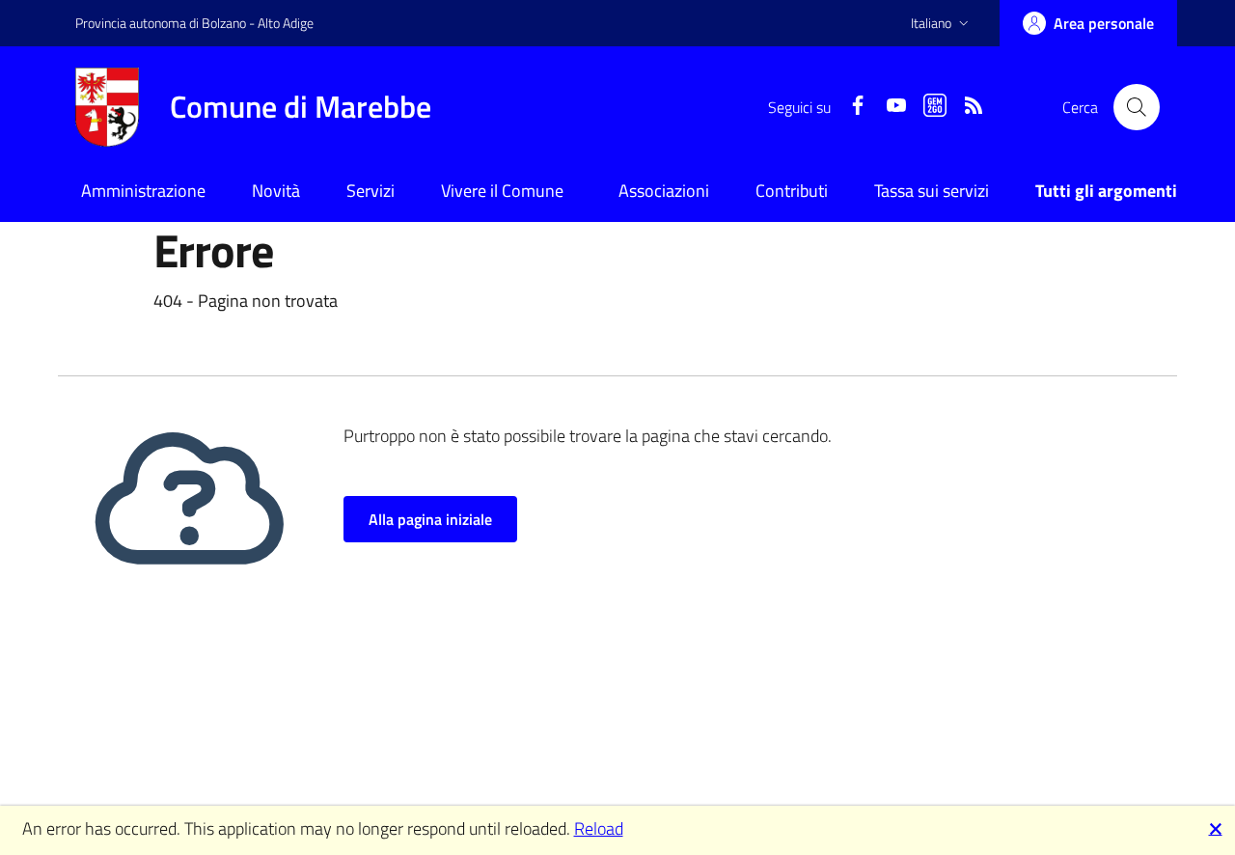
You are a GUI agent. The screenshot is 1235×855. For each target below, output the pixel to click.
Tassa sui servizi (931, 191)
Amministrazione (143, 191)
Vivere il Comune (502, 191)
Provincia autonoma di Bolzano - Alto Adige (194, 23)
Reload (598, 828)
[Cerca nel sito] (1136, 107)
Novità (276, 191)
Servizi (370, 191)
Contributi (791, 191)
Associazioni (663, 191)
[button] (941, 23)
